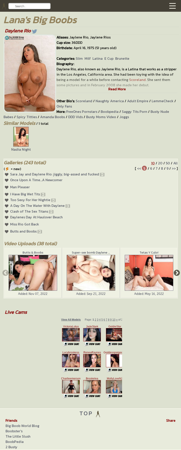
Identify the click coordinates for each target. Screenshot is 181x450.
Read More (117, 89)
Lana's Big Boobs (40, 19)
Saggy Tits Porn (134, 111)
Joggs (124, 116)
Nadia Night (21, 149)
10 (153, 163)
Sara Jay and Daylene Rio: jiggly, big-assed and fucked (54, 174)
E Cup (108, 58)
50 (168, 163)
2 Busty (11, 447)
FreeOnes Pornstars (81, 111)
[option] (21, 139)
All (175, 163)
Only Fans (64, 106)
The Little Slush (18, 436)
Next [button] (176, 272)
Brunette (122, 58)
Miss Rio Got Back (24, 224)
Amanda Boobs (52, 116)
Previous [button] (5, 272)
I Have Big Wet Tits (25, 194)
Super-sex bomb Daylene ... (91, 252)
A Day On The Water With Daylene (37, 205)
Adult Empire (137, 101)
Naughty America (110, 101)
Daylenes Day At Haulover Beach (36, 217)
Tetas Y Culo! (149, 252)
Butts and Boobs (23, 231)
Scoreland (84, 101)
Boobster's (14, 431)
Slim (79, 58)
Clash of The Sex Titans (29, 211)
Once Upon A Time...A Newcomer (36, 180)
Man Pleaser (20, 187)
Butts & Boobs (33, 252)
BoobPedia (15, 441)
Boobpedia (110, 111)
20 (160, 163)
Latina (97, 58)
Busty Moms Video (101, 116)
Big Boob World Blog (22, 425)
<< (139, 168)
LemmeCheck (162, 101)
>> (174, 168)
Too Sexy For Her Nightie (30, 199)
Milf (88, 58)
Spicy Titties (27, 116)
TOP (87, 413)
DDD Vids (75, 116)
